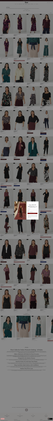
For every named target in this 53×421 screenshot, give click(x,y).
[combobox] (28, 211)
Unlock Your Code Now (32, 213)
